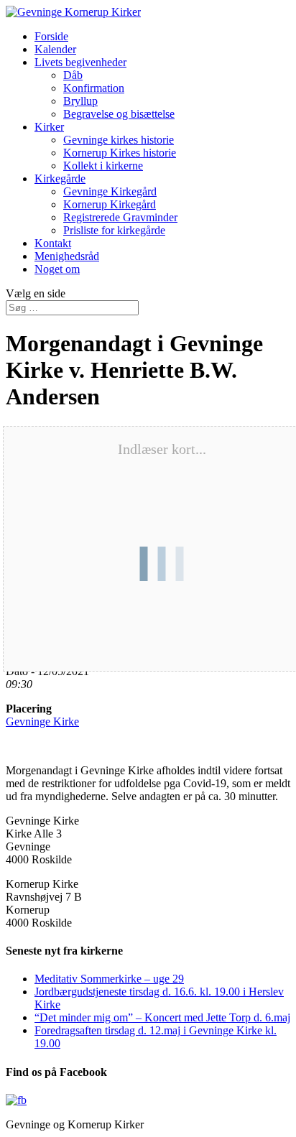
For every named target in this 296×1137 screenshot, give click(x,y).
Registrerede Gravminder (120, 217)
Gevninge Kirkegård (110, 191)
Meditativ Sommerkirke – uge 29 (109, 979)
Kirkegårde (59, 178)
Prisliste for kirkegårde (114, 230)
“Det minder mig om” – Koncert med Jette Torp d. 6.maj (162, 1017)
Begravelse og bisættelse (119, 114)
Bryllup (80, 101)
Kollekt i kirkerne (103, 165)
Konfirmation (93, 88)
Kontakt (52, 243)
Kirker (49, 127)
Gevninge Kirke (42, 721)
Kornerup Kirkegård (109, 204)
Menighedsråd (66, 256)
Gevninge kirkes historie (118, 140)
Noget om (57, 269)
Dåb (73, 75)
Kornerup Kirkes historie (119, 153)
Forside (51, 36)
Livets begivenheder (80, 62)
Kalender (55, 49)
